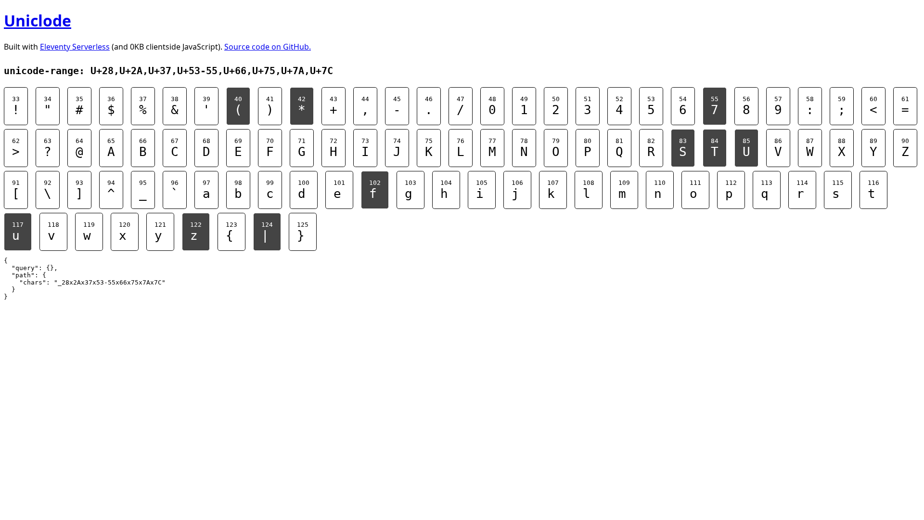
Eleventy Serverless (75, 46)
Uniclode (37, 20)
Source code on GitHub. (267, 46)
